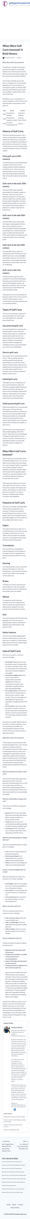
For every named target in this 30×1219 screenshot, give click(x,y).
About (14, 1204)
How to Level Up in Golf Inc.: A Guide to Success (12, 1161)
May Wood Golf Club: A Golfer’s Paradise (15, 1116)
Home (9, 1204)
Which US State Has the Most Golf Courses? (13, 1125)
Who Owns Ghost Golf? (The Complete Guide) (12, 1168)
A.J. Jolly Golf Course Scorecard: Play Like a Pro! (22, 1145)
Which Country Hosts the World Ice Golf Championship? (14, 1178)
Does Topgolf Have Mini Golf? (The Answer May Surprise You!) (8, 1146)
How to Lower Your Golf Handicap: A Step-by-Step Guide (15, 1120)
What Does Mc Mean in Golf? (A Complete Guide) (12, 1192)
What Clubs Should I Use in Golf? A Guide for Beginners (13, 1182)
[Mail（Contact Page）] (14, 1109)
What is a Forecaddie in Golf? (12, 1129)
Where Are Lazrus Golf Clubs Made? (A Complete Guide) (14, 1175)
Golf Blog (18, 57)
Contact (20, 1204)
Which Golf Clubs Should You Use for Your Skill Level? (13, 1189)
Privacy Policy (15, 1207)
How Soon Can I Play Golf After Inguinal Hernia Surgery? (13, 1165)
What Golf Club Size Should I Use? (9, 1185)
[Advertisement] (15, 23)
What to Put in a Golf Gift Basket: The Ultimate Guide (13, 1171)
